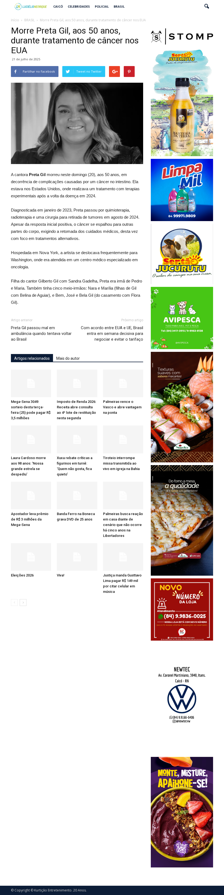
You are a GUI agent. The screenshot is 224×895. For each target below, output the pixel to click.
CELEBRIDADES (79, 6)
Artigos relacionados (32, 358)
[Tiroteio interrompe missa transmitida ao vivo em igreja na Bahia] (123, 439)
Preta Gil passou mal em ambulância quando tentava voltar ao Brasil (41, 333)
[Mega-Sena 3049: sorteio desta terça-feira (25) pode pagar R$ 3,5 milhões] (31, 383)
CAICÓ (58, 6)
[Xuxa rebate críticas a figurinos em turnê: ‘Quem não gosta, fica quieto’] (77, 439)
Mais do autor (68, 358)
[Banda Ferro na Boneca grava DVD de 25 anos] (77, 495)
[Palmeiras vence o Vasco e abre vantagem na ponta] (123, 383)
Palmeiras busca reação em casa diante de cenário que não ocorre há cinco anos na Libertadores (123, 525)
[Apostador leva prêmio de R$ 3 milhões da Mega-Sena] (31, 495)
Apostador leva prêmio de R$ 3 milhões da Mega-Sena (29, 519)
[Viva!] (77, 557)
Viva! (60, 575)
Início (15, 20)
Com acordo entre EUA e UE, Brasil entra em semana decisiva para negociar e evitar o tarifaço (112, 333)
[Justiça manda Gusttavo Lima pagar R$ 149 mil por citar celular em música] (123, 557)
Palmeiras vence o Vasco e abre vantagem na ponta (122, 407)
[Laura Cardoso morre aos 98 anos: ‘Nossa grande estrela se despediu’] (31, 439)
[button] (206, 6)
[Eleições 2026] (31, 557)
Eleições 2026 (22, 575)
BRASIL (119, 6)
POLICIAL (102, 6)
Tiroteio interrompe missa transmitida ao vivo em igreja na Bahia (121, 463)
